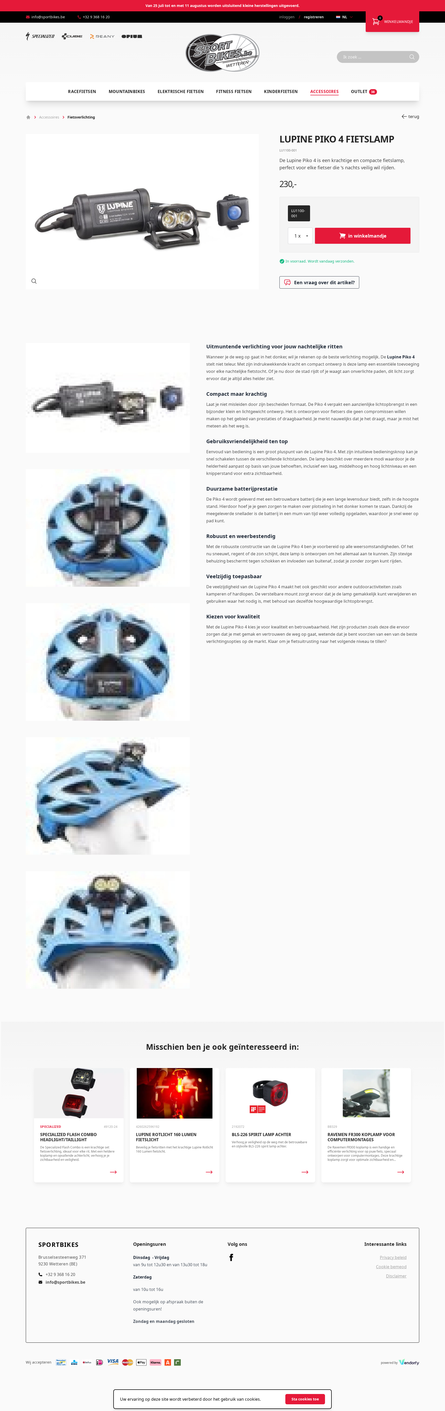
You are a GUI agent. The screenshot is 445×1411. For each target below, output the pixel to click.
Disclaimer (396, 1276)
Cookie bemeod (391, 1267)
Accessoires (324, 91)
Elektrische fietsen (181, 91)
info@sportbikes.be (48, 16)
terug (413, 116)
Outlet (363, 91)
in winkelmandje (367, 236)
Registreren (314, 16)
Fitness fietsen (234, 91)
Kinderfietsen (281, 91)
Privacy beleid (393, 1257)
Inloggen (287, 16)
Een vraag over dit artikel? (324, 282)
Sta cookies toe (305, 1399)
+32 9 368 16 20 (96, 16)
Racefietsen (82, 91)
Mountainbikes (127, 91)
